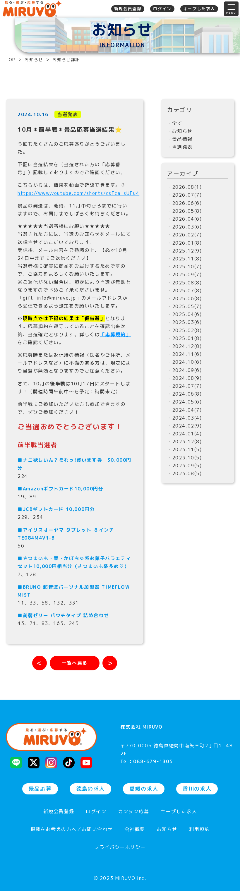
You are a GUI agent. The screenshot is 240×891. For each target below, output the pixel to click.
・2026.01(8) (184, 243)
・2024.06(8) (184, 394)
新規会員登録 (128, 8)
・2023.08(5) (184, 473)
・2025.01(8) (184, 338)
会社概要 (134, 829)
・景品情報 (180, 139)
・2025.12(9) (184, 251)
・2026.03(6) (184, 227)
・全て (174, 123)
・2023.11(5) (184, 449)
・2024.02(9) (184, 426)
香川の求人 (197, 788)
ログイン (162, 8)
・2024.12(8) (184, 346)
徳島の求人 (90, 788)
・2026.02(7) (184, 234)
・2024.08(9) (184, 378)
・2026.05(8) (184, 211)
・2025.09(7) (184, 274)
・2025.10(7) (184, 266)
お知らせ (167, 829)
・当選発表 (180, 147)
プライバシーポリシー (120, 847)
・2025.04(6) (184, 314)
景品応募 (40, 788)
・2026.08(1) (184, 187)
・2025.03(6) (184, 322)
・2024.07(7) (184, 386)
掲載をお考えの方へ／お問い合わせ (71, 829)
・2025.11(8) (184, 258)
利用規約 (199, 829)
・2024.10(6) (184, 362)
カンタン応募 (133, 812)
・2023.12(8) (184, 441)
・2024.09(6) (184, 370)
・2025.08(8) (184, 282)
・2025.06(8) (184, 298)
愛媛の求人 (143, 788)
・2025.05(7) (184, 306)
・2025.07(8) (184, 290)
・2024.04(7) (184, 410)
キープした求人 (199, 8)
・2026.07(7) (184, 195)
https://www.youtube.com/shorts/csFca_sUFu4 (78, 193)
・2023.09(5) (184, 465)
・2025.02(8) (184, 330)
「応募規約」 (115, 334)
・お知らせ (180, 131)
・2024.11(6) (184, 354)
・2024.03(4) (184, 418)
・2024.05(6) (184, 402)
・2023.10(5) (184, 457)
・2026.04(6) (184, 219)
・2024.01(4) (184, 433)
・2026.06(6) (184, 203)
